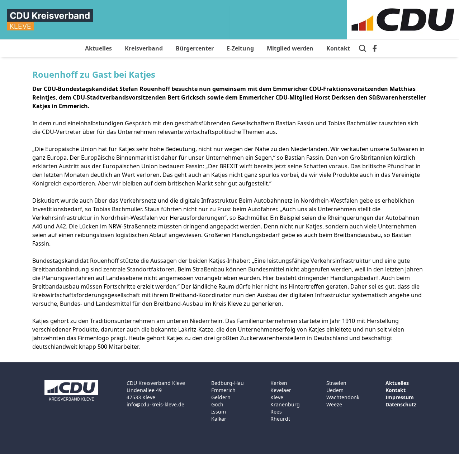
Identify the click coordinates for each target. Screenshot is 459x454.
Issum (218, 411)
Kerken (278, 383)
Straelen (336, 383)
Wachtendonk (342, 397)
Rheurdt (280, 418)
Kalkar (218, 418)
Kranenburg (285, 404)
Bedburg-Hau (227, 383)
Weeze (334, 404)
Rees (276, 411)
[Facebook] (375, 48)
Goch (217, 404)
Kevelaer (280, 390)
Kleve (276, 397)
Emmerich (223, 390)
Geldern (221, 397)
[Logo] (50, 19)
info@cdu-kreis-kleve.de (155, 404)
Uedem (335, 390)
